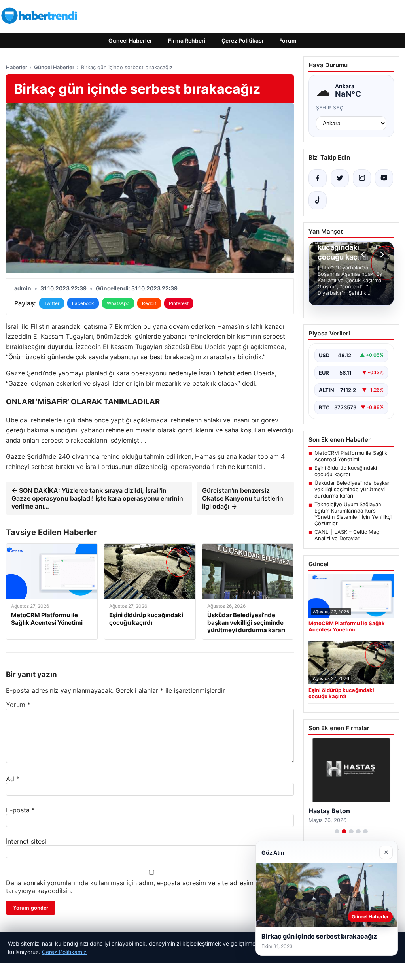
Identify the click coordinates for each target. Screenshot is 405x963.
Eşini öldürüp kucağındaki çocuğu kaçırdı (345, 471)
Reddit (149, 303)
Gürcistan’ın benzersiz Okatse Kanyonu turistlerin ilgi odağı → (242, 498)
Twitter (51, 303)
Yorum (18, 705)
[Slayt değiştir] (337, 831)
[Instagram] (362, 178)
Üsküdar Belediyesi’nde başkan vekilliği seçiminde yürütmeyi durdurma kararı (352, 489)
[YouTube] (384, 178)
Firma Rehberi (187, 40)
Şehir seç (330, 108)
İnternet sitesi (26, 841)
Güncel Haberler (130, 40)
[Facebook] (317, 178)
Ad (12, 779)
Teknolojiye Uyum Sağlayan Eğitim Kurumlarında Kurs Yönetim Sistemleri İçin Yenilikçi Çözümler (353, 513)
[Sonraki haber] (381, 254)
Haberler (16, 67)
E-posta (20, 810)
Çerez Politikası (242, 40)
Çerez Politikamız (64, 951)
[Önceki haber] (364, 254)
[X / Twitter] (340, 178)
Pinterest (179, 303)
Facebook (83, 303)
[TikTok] (317, 200)
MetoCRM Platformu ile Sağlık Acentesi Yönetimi (350, 456)
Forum (288, 40)
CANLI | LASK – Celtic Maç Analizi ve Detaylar (346, 535)
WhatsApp (118, 303)
